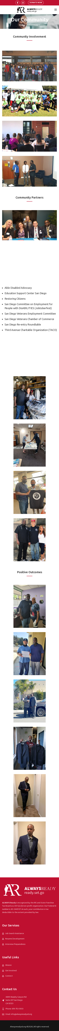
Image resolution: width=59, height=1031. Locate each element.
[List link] (29, 933)
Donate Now (36, 2)
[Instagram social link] (23, 3)
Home (21, 25)
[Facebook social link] (17, 3)
